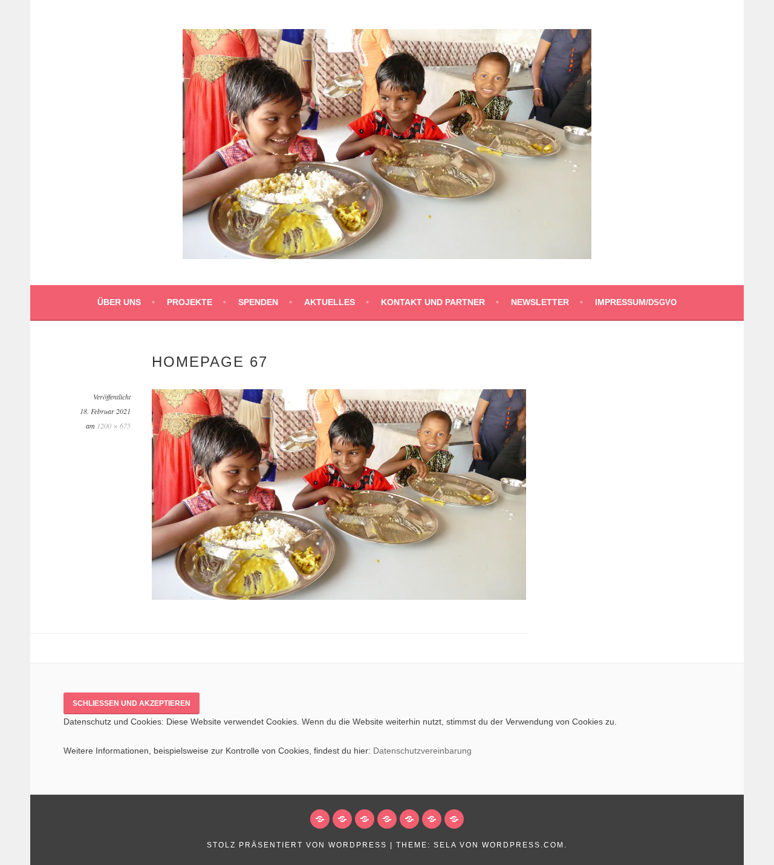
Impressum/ (636, 302)
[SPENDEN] (364, 819)
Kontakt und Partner (433, 302)
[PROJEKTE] (342, 819)
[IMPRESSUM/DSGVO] (454, 819)
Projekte (189, 302)
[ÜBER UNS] (320, 819)
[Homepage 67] (339, 596)
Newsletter (540, 302)
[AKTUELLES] (387, 819)
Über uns (119, 302)
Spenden (258, 302)
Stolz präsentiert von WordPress (297, 845)
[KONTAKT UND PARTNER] (409, 819)
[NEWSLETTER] (431, 819)
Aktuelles (329, 302)
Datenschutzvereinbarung (422, 750)
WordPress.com (523, 845)
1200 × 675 (114, 425)
